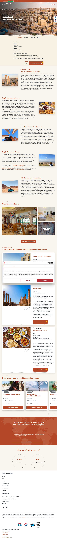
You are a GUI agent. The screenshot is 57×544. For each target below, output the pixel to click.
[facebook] (3, 507)
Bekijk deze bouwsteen (13, 407)
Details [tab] (28, 266)
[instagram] (6, 507)
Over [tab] (45, 266)
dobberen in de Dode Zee (7, 168)
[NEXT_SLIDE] (29, 308)
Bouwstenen (5, 9)
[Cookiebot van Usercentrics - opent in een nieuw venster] (48, 263)
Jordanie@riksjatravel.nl (37, 462)
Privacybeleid (24, 435)
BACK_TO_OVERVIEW (9, 16)
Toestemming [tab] (11, 266)
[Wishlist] (51, 4)
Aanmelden (28, 441)
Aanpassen (28, 280)
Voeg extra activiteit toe (40, 322)
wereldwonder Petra (19, 169)
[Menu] (3, 4)
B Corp (25, 517)
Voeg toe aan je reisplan (36, 63)
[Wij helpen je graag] (54, 1)
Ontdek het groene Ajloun (18, 165)
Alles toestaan (44, 280)
